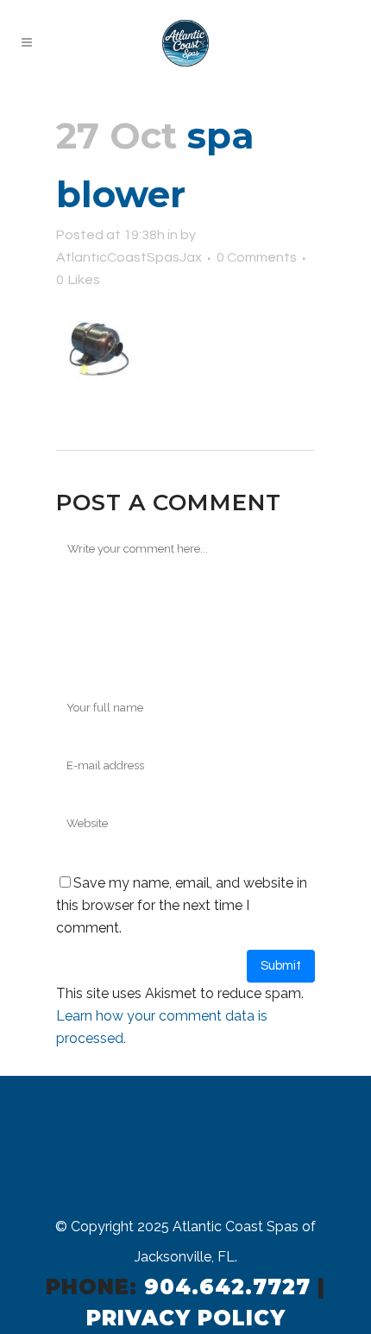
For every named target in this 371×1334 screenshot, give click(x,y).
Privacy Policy (186, 1318)
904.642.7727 (227, 1286)
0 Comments (257, 257)
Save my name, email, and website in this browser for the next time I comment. (181, 905)
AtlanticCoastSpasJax (129, 257)
